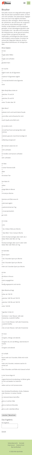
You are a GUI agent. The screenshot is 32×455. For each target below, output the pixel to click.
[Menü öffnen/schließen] (24, 3)
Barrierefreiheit (16, 447)
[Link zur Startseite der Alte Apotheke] (6, 3)
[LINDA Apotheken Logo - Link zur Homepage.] (28, 3)
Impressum (11, 445)
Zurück (4, 431)
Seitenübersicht (13, 443)
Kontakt (21, 443)
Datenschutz (20, 445)
